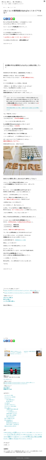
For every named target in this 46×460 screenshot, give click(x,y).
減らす (13, 438)
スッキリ (17, 434)
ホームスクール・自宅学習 (10, 396)
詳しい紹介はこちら (8, 379)
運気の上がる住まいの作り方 (10, 426)
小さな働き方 (7, 403)
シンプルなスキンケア (12, 411)
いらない (9, 432)
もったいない (34, 432)
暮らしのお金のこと (9, 420)
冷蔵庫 (5, 436)
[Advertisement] (12, 52)
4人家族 (5, 432)
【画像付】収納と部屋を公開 (12, 409)
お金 (15, 432)
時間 (5, 438)
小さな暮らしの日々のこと (10, 404)
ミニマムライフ (8, 398)
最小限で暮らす (9, 401)
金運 (31, 438)
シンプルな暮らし (10, 410)
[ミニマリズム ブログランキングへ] (36, 292)
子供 (15, 436)
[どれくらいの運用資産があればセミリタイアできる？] (9, 19)
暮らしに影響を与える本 (9, 418)
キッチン (39, 432)
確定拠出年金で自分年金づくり (12, 422)
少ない (20, 436)
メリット (34, 434)
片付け (20, 438)
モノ (36, 434)
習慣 (23, 438)
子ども (12, 436)
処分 (6, 436)
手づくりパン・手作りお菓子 (10, 406)
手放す (24, 436)
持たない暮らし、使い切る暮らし (12, 2)
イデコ (37, 432)
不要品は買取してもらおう (11, 413)
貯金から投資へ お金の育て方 (12, 424)
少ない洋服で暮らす (10, 399)
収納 (9, 436)
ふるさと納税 (29, 432)
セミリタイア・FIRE (9, 395)
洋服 (10, 438)
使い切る (41, 434)
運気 (29, 438)
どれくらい (24, 432)
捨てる (36, 436)
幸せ (22, 436)
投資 (26, 436)
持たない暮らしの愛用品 (11, 415)
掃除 (40, 436)
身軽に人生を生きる (10, 416)
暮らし (7, 438)
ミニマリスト (29, 434)
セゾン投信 (23, 434)
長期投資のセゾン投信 (20, 240)
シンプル (10, 434)
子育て (18, 436)
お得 (12, 432)
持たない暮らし (8, 407)
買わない (26, 438)
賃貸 (28, 438)
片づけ (16, 438)
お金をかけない (19, 432)
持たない (31, 436)
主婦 (38, 434)
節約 (22, 438)
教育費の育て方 (9, 421)
